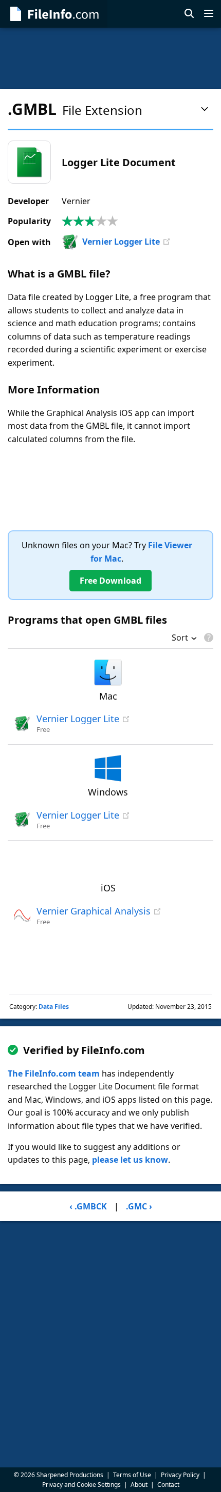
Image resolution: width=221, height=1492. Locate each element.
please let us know (130, 1159)
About (139, 1484)
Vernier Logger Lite (121, 241)
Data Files (54, 1006)
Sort (180, 638)
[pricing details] (207, 637)
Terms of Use (132, 1474)
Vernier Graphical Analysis (93, 911)
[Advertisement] (110, 58)
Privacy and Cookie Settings (81, 1484)
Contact (168, 1484)
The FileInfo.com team (54, 1073)
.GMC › (139, 1206)
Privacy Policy (180, 1474)
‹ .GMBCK (88, 1206)
